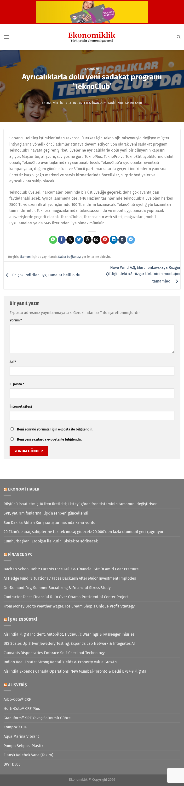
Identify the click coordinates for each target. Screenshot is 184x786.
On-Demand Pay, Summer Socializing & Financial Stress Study (57, 587)
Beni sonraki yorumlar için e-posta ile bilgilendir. (54, 429)
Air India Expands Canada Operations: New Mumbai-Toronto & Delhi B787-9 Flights (75, 671)
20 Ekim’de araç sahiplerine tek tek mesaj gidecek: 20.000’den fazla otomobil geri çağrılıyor (83, 531)
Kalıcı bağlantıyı (69, 256)
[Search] (178, 37)
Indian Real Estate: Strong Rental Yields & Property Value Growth (60, 662)
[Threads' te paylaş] (88, 240)
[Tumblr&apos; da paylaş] (122, 240)
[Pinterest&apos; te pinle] (105, 240)
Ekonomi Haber (24, 489)
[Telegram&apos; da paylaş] (131, 240)
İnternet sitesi (21, 407)
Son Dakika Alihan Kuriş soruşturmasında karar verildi (50, 522)
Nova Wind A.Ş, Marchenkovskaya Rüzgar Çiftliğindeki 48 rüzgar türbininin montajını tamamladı (143, 274)
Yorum (16, 320)
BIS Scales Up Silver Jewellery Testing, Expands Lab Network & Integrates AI (69, 643)
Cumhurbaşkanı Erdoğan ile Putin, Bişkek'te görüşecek (51, 541)
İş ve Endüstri (22, 619)
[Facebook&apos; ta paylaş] (62, 240)
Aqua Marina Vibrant (21, 736)
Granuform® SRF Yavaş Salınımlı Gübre (37, 718)
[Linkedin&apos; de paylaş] (114, 240)
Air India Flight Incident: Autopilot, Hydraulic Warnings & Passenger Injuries (69, 634)
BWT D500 (12, 764)
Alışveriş (17, 684)
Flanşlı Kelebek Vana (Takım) (28, 755)
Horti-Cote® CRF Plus (22, 708)
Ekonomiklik (52, 103)
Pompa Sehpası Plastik (23, 745)
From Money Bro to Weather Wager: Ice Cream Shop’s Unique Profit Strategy (69, 606)
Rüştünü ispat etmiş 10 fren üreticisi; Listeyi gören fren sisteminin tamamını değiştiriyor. (80, 504)
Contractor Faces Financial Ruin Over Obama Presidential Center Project (66, 597)
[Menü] (6, 37)
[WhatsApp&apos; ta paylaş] (53, 240)
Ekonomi (92, 69)
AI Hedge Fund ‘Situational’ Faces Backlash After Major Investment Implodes (70, 578)
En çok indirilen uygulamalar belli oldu (45, 275)
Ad (13, 362)
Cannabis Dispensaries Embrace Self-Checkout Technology (54, 653)
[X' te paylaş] (70, 240)
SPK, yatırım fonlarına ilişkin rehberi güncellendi (46, 513)
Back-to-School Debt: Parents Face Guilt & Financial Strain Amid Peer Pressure (71, 569)
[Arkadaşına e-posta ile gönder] (96, 240)
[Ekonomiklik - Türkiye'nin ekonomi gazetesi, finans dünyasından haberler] (92, 37)
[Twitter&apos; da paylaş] (79, 240)
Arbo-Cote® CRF (17, 699)
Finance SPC (20, 554)
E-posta (17, 384)
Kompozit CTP (15, 727)
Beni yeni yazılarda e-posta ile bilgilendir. (49, 439)
